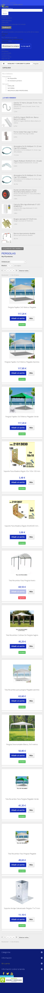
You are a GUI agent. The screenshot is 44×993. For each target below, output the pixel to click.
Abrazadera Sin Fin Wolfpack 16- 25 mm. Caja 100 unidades (28, 176)
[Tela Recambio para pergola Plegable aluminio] (22, 673)
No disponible (12, 78)
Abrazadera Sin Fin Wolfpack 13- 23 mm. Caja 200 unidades (28, 147)
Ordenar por (6, 262)
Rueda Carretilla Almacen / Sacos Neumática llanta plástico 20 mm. (25, 191)
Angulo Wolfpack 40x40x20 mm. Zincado (28, 161)
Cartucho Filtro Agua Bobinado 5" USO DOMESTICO (27, 205)
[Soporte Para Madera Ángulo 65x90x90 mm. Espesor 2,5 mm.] (22, 509)
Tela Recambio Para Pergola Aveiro (22, 580)
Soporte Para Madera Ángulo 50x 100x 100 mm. (22, 471)
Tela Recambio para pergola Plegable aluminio (22, 690)
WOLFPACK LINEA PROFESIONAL (18, 90)
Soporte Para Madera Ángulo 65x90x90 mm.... (22, 526)
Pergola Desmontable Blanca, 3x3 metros (22, 744)
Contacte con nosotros (8, 3)
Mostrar (4, 265)
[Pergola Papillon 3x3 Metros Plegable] (22, 291)
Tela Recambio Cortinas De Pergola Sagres (22, 635)
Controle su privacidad (7, 976)
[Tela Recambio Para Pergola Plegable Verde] (22, 783)
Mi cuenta (6, 963)
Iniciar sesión (6, 1)
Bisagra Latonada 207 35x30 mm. (25, 219)
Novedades (5, 51)
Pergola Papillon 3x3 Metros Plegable (22, 307)
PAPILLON (11, 86)
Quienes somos (6, 57)
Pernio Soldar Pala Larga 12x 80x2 (25, 132)
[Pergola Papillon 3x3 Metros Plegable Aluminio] (22, 345)
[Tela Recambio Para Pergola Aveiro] (22, 564)
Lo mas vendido (6, 53)
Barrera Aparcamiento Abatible (24, 233)
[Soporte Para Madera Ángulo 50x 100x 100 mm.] (22, 455)
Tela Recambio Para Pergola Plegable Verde (22, 799)
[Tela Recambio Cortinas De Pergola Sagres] (22, 619)
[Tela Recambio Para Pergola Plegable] (22, 837)
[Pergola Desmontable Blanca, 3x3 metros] (22, 728)
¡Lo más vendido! (9, 98)
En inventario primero (15, 81)
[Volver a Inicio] (4, 63)
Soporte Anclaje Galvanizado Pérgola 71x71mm (22, 908)
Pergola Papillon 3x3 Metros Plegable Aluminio (22, 362)
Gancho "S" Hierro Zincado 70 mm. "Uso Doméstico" (28, 104)
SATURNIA (11, 88)
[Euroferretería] (7, 8)
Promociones (6, 55)
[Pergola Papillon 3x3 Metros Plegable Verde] (22, 400)
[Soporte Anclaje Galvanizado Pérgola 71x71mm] (22, 892)
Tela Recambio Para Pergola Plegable (22, 853)
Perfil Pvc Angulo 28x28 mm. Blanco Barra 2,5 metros (26, 118)
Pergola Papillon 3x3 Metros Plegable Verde (22, 416)
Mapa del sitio (6, 59)
